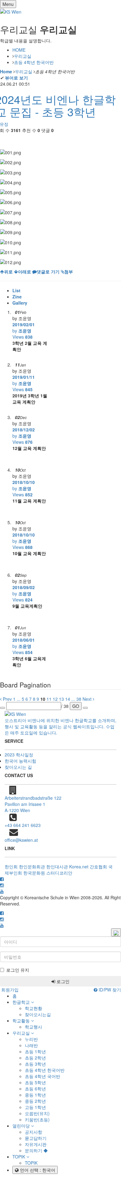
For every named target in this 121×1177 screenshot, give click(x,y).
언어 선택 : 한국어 (37, 1170)
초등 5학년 (35, 1082)
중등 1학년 (35, 1095)
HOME (18, 50)
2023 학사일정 (19, 754)
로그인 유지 (17, 970)
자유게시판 (36, 1144)
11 (49, 699)
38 (78, 699)
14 (67, 699)
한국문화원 (34, 873)
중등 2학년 (35, 1101)
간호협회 (98, 866)
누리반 (31, 1039)
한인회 (11, 866)
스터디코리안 (59, 873)
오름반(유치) (37, 1113)
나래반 (31, 1045)
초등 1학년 (35, 1051)
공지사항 (33, 1132)
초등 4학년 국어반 (42, 1076)
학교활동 (21, 1020)
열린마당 (21, 1126)
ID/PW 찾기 (109, 990)
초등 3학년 (35, 1064)
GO (75, 706)
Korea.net (78, 866)
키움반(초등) (37, 1119)
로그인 (62, 981)
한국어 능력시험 (20, 761)
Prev (7, 699)
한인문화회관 (32, 866)
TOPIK (19, 1156)
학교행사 (33, 1027)
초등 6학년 (35, 1088)
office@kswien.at (21, 840)
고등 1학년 (35, 1107)
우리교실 (22, 56)
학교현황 (33, 1008)
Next (88, 699)
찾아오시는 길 (18, 767)
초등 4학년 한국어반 (34, 62)
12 (55, 699)
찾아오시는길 (38, 1014)
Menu (8, 4)
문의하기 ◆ (36, 1150)
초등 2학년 (35, 1058)
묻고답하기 (36, 1138)
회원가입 (9, 990)
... (18, 699)
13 (61, 699)
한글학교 (21, 1002)
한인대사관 (57, 866)
